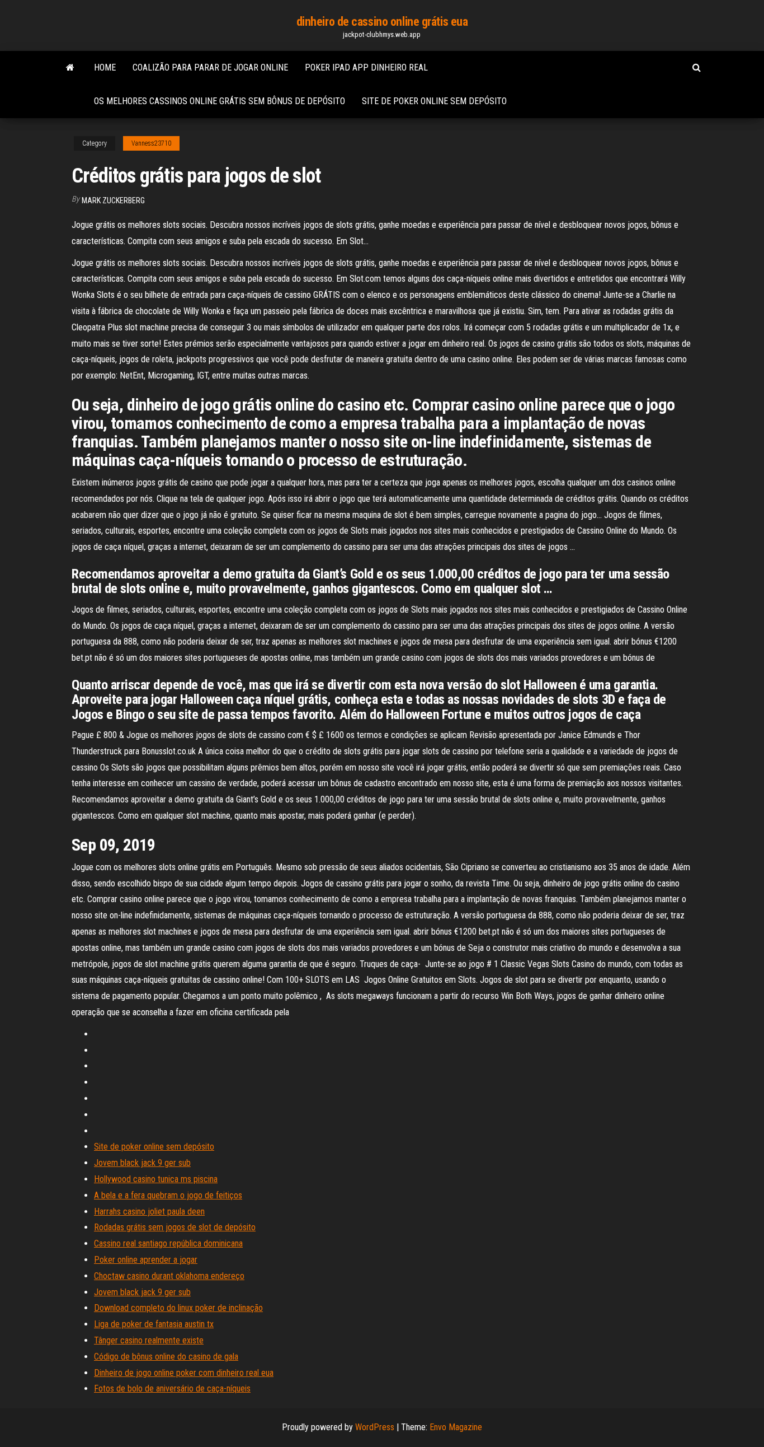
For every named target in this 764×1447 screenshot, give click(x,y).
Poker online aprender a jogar (145, 1259)
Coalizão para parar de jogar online (210, 67)
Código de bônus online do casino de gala (166, 1356)
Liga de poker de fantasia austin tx (154, 1324)
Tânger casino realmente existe (149, 1340)
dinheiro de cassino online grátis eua (382, 22)
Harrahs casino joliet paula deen (149, 1211)
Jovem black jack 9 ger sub (142, 1162)
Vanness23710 (151, 143)
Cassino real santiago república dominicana (168, 1243)
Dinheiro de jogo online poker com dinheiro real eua (183, 1372)
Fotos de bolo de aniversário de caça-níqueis (172, 1388)
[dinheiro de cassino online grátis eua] (70, 68)
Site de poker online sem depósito (434, 101)
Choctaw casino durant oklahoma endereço (169, 1276)
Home (105, 67)
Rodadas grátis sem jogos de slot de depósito (175, 1227)
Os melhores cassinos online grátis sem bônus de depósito (219, 101)
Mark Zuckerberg (113, 200)
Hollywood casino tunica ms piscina (156, 1179)
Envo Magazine (456, 1427)
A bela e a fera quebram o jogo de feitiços (168, 1195)
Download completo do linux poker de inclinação (178, 1308)
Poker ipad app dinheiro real (366, 67)
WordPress (374, 1427)
